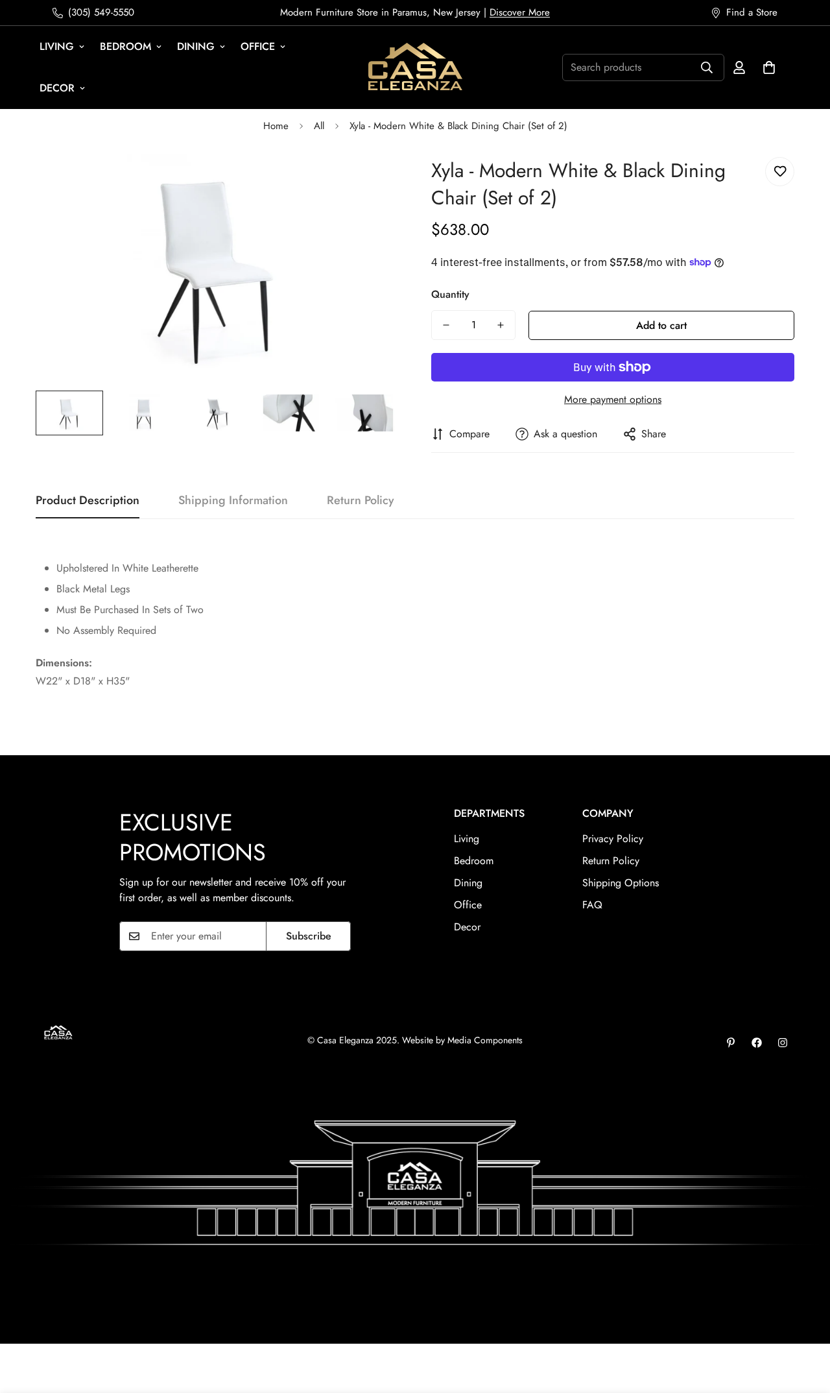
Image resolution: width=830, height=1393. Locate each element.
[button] (769, 67)
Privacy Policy (612, 838)
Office (258, 46)
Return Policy (610, 860)
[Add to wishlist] (779, 171)
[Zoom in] (371, 181)
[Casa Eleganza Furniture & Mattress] (415, 67)
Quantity (450, 294)
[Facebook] (757, 1042)
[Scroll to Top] (805, 1322)
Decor (57, 87)
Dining (196, 46)
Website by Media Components (462, 1040)
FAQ (592, 904)
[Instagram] (782, 1042)
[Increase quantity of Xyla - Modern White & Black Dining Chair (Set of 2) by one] (500, 325)
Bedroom (125, 46)
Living (57, 46)
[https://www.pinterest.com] (731, 1042)
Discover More (520, 12)
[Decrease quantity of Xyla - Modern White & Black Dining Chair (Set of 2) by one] (446, 325)
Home (276, 126)
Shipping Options (620, 882)
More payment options (612, 399)
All (319, 126)
